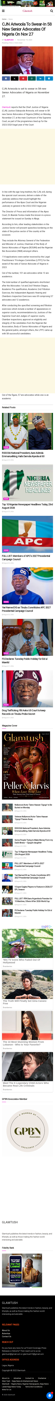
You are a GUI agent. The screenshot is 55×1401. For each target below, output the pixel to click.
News (11, 19)
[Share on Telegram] (49, 78)
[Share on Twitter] (15, 78)
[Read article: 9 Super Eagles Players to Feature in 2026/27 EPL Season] (7, 889)
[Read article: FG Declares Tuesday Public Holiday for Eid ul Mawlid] (27, 637)
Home (4, 19)
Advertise (6, 1333)
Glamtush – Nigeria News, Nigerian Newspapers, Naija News (25, 1384)
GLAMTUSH (9, 40)
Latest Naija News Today (11, 1387)
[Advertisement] (27, 156)
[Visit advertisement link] (27, 3)
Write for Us (6, 1390)
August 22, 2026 (8, 563)
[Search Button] (51, 11)
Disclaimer (42, 1378)
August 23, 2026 (8, 460)
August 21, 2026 (8, 666)
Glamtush (6, 107)
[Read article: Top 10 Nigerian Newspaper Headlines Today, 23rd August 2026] (27, 482)
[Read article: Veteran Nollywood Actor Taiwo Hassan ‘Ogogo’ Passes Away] (7, 819)
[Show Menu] (3, 11)
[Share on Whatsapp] (32, 78)
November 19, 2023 (24, 40)
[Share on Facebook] (6, 78)
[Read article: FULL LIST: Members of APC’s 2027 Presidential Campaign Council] (27, 534)
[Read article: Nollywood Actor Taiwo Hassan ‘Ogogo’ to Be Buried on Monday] (7, 807)
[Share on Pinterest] (23, 78)
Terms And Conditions (33, 1387)
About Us (6, 1330)
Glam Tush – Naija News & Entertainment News (20, 1381)
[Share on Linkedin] (40, 78)
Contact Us (6, 1336)
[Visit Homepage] (27, 11)
